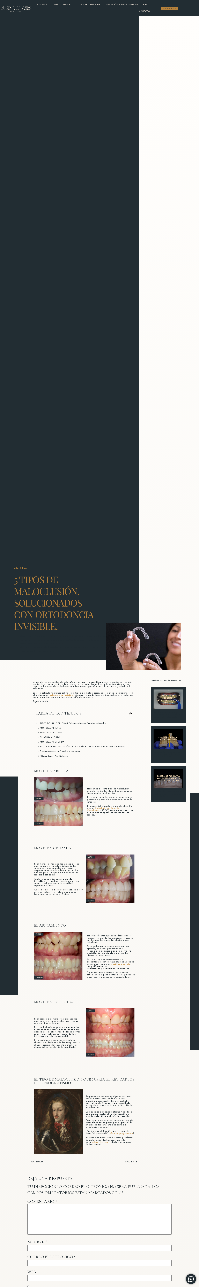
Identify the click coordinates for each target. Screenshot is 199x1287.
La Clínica (41, 5)
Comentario (42, 1201)
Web (31, 1272)
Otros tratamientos (89, 5)
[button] (131, 713)
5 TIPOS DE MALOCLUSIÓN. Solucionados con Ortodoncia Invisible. (72, 723)
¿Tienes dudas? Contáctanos (54, 756)
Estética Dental (62, 5)
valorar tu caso (100, 1142)
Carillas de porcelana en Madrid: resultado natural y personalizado (168, 754)
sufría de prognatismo (121, 1134)
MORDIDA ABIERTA (50, 728)
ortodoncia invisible (62, 695)
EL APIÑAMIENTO (50, 737)
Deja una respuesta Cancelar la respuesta (60, 751)
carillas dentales (121, 964)
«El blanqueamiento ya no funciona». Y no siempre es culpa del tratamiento (168, 715)
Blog (145, 5)
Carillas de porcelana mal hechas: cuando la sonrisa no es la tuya (168, 794)
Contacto (144, 11)
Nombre (37, 1242)
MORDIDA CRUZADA (51, 733)
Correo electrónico (51, 1257)
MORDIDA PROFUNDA (52, 742)
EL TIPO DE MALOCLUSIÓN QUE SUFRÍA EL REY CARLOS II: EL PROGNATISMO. (83, 747)
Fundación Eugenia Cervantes (123, 5)
